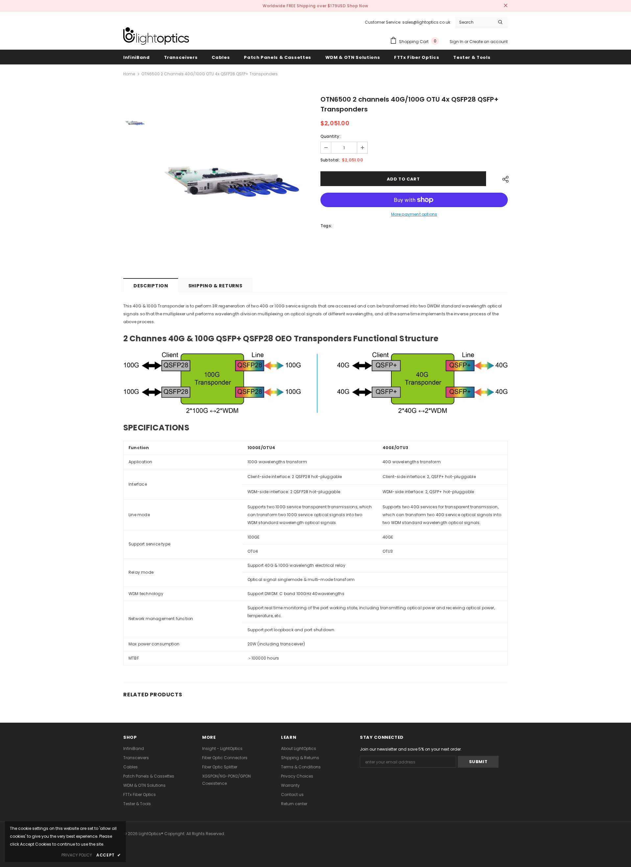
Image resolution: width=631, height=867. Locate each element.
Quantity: (330, 136)
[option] (232, 182)
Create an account (488, 41)
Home (129, 74)
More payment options (414, 214)
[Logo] (156, 36)
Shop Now (357, 6)
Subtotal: (330, 160)
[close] (505, 6)
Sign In (457, 41)
